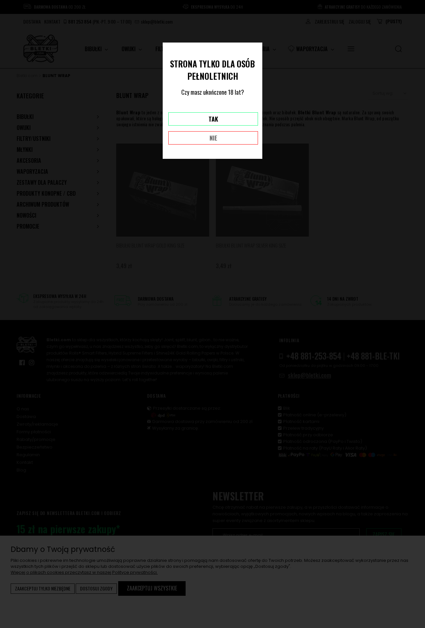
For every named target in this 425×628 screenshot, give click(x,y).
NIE (213, 138)
